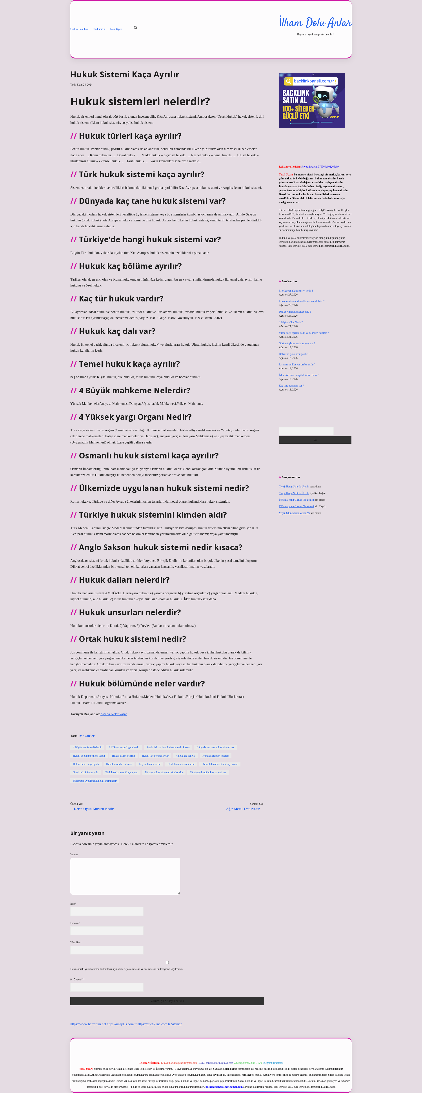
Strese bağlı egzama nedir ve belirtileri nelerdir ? (304, 332)
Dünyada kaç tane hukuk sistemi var (215, 747)
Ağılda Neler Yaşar (113, 714)
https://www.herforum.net (88, 1024)
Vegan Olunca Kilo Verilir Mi (294, 513)
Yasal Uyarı (116, 29)
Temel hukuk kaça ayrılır (85, 772)
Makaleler (87, 736)
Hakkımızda (99, 29)
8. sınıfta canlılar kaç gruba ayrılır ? (297, 364)
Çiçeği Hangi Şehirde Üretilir (294, 486)
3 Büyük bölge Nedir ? (291, 322)
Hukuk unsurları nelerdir (119, 764)
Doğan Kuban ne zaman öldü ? (295, 311)
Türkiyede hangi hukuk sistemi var (208, 772)
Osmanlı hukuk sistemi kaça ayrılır (220, 764)
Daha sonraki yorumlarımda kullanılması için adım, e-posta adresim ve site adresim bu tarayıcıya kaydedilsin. (126, 969)
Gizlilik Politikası (79, 29)
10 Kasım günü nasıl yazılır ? (294, 354)
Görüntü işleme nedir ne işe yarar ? (297, 343)
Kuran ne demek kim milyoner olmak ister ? (301, 301)
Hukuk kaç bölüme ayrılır (155, 755)
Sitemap (176, 1024)
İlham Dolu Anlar (315, 23)
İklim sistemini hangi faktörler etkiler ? (299, 375)
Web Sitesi (75, 942)
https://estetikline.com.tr (153, 1024)
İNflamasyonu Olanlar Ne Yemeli (296, 499)
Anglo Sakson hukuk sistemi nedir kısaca (167, 747)
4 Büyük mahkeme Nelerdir (87, 747)
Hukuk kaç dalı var (185, 755)
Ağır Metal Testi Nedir (243, 809)
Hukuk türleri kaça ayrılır (86, 764)
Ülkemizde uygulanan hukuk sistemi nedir (95, 780)
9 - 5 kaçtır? (77, 979)
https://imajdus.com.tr (121, 1024)
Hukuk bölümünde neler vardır (89, 755)
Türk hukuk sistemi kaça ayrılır (122, 772)
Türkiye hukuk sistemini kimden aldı (164, 772)
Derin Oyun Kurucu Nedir (94, 809)
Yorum (74, 854)
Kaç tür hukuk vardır (150, 764)
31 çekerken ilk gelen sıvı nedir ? (296, 290)
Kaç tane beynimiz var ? (291, 385)
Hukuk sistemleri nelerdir (215, 755)
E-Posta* (75, 923)
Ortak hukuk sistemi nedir (181, 764)
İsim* (73, 903)
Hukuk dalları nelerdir (123, 755)
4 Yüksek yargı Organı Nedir (124, 747)
